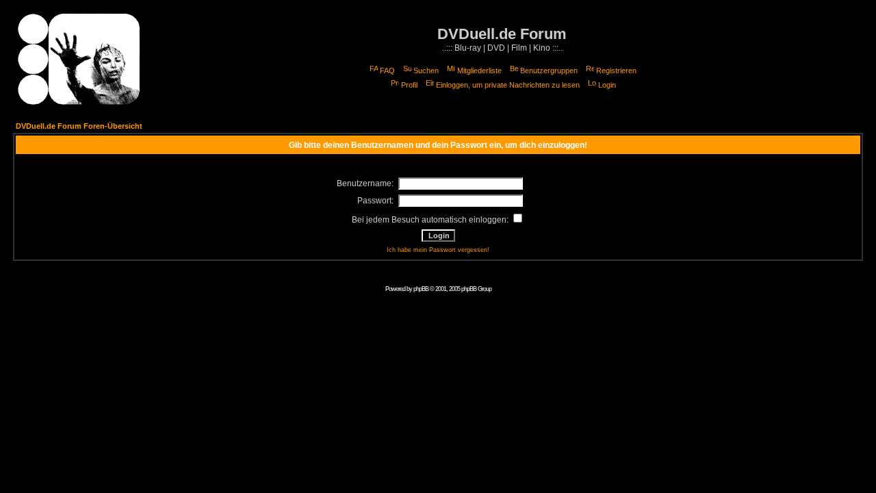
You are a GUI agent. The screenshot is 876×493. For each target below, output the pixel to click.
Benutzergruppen (549, 70)
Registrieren (616, 70)
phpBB (420, 289)
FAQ (387, 70)
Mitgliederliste (479, 70)
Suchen (426, 70)
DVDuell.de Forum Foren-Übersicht (79, 126)
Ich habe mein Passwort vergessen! (438, 249)
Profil (409, 85)
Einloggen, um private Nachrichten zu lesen (508, 85)
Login (607, 85)
